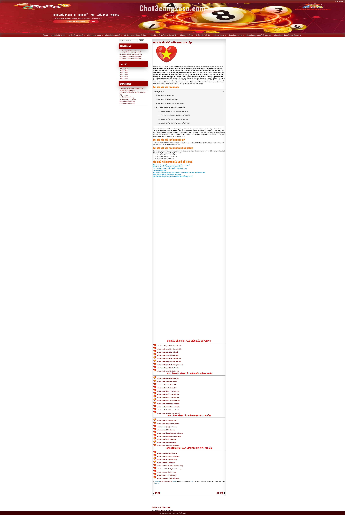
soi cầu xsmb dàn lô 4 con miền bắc (168, 391)
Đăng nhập (341, 1)
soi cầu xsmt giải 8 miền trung (166, 462)
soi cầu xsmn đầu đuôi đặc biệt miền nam (170, 433)
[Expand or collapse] (223, 91)
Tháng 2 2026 (124, 76)
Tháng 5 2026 (124, 70)
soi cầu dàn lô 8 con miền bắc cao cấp (130, 58)
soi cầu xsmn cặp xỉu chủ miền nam (168, 424)
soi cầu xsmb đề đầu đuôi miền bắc (168, 378)
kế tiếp (220, 493)
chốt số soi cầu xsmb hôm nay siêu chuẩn (135, 35)
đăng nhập (160, 510)
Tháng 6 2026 (124, 69)
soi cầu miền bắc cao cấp (58, 35)
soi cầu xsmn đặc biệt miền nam (167, 427)
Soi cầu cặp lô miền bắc (186, 35)
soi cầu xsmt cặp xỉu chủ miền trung (168, 456)
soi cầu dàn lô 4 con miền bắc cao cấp (130, 53)
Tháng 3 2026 (124, 74)
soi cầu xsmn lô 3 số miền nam (166, 442)
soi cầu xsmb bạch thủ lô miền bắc (167, 352)
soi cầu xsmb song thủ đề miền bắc (168, 371)
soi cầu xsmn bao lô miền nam (166, 439)
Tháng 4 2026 (124, 72)
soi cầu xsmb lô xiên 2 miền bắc (167, 381)
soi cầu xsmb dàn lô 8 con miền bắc (168, 397)
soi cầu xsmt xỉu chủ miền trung (167, 453)
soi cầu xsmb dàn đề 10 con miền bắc (168, 413)
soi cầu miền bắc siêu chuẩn (112, 35)
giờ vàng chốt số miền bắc (203, 35)
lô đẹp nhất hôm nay (219, 35)
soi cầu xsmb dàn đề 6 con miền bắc (168, 407)
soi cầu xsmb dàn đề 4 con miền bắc (168, 403)
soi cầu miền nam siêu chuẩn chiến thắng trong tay (287, 35)
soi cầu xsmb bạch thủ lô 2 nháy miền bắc (170, 365)
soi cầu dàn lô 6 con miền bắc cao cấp (130, 56)
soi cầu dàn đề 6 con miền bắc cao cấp (131, 55)
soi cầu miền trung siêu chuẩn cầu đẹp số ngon (258, 35)
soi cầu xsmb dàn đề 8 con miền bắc (168, 410)
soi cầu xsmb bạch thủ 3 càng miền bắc (169, 346)
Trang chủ (45, 35)
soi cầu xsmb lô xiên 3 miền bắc (167, 385)
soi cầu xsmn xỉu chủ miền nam (166, 420)
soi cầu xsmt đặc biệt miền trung (167, 459)
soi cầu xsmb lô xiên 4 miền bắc (167, 388)
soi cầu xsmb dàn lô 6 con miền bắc (168, 394)
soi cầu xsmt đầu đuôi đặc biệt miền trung (170, 466)
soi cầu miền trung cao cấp (76, 35)
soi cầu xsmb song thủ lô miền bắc (168, 355)
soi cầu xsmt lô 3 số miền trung (166, 475)
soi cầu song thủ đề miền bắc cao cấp (130, 51)
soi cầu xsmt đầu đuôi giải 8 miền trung (169, 469)
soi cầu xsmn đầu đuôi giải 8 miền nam (169, 436)
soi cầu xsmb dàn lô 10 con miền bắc (168, 400)
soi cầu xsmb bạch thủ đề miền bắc (168, 368)
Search (141, 40)
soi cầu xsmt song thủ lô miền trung (168, 478)
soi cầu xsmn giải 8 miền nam (166, 430)
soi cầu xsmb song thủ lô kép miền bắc (169, 361)
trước (157, 493)
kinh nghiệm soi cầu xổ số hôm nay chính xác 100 (163, 35)
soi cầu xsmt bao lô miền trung (166, 472)
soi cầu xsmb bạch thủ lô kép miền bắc (169, 358)
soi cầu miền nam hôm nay (94, 35)
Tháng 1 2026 (124, 78)
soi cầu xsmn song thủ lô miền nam (168, 446)
